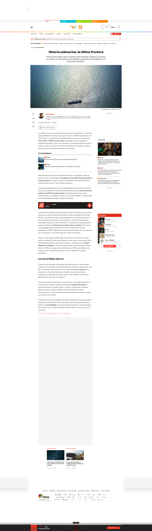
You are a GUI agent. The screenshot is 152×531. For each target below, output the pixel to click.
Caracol (104, 495)
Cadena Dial (85, 497)
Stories (85, 474)
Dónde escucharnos (105, 490)
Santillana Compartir (81, 495)
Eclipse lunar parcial (102, 43)
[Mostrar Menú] (32, 27)
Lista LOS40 (34, 34)
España (113, 27)
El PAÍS (58, 495)
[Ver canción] (101, 220)
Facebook (33, 114)
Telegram (33, 126)
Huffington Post (60, 497)
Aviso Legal (44, 490)
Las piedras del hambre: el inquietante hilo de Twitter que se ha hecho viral (74, 463)
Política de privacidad (61, 490)
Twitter (33, 118)
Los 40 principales (65, 495)
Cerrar (120, 39)
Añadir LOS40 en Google (48, 127)
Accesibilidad (52, 490)
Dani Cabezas (50, 114)
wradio (73, 497)
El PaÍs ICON (79, 499)
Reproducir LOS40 (89, 205)
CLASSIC (63, 21)
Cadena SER (88, 495)
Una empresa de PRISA (44, 496)
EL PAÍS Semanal (91, 497)
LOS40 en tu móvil (95, 490)
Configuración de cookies (83, 490)
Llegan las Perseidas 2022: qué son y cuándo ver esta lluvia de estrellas (55, 463)
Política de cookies (72, 490)
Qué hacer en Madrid (90, 43)
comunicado (44, 228)
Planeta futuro (97, 497)
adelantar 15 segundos (81, 528)
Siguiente (85, 528)
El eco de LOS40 (39, 47)
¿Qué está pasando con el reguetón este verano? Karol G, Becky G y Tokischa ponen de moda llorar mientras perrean (109, 182)
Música (41, 34)
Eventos (59, 34)
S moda (86, 499)
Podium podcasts (72, 499)
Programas (51, 34)
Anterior (67, 528)
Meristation (100, 499)
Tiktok (69, 474)
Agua (60, 313)
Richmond (57, 499)
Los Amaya (112, 43)
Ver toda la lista (109, 246)
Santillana (73, 495)
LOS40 (47, 21)
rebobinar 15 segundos (71, 528)
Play (76, 528)
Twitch (82, 474)
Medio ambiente (67, 313)
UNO (69, 497)
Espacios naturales (52, 313)
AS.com (93, 495)
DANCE (79, 21)
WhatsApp (33, 122)
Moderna (65, 499)
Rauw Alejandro (78, 43)
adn (98, 495)
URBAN (95, 21)
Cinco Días (79, 497)
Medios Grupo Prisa (43, 500)
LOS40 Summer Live (77, 34)
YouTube (73, 474)
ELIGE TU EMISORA (113, 527)
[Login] (119, 27)
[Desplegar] (76, 522)
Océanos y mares (42, 313)
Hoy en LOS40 (66, 34)
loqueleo (93, 499)
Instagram (66, 474)
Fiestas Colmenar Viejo (65, 43)
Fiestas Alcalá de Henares (50, 43)
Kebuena (103, 497)
